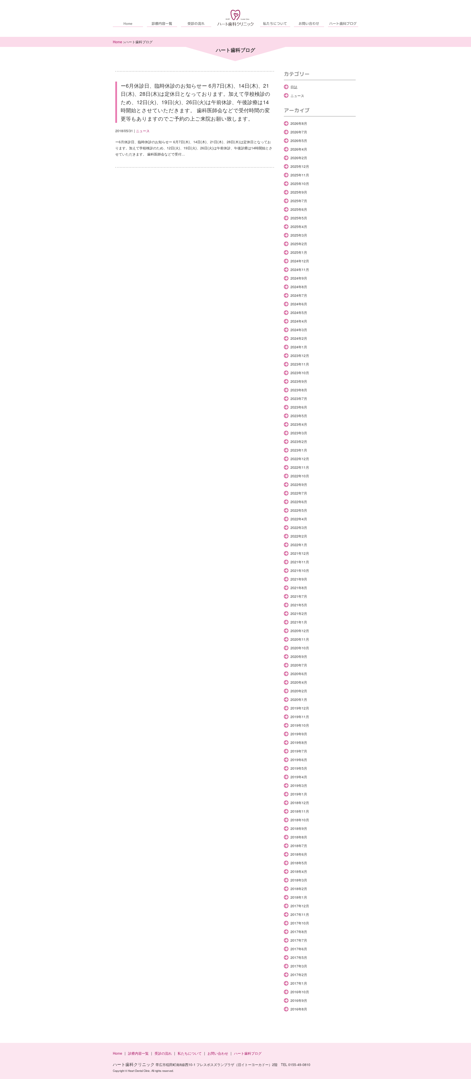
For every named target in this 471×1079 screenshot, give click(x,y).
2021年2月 (298, 613)
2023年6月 (298, 407)
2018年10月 (299, 819)
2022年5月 (298, 510)
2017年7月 (298, 940)
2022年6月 (298, 501)
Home (127, 23)
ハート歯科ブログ (343, 23)
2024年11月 (299, 269)
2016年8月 (298, 1009)
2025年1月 (298, 252)
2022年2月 (298, 536)
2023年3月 (298, 432)
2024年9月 (298, 278)
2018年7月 (298, 845)
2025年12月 (299, 166)
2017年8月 (298, 931)
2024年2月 (298, 338)
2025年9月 (298, 192)
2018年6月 (298, 854)
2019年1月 (298, 794)
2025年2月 (298, 243)
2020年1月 (298, 699)
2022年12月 (299, 458)
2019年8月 (298, 742)
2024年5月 (298, 312)
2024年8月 (298, 286)
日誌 (293, 87)
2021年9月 (298, 579)
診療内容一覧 (162, 23)
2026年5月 (298, 140)
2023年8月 (298, 389)
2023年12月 (299, 355)
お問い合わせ (309, 23)
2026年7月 (298, 131)
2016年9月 (298, 1000)
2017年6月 (298, 948)
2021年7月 (298, 596)
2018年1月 (298, 897)
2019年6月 (298, 759)
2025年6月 (298, 209)
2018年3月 (298, 880)
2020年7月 (298, 665)
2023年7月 (298, 398)
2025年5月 (298, 217)
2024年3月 (298, 329)
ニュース (143, 130)
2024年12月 (299, 260)
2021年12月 (299, 553)
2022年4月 (298, 518)
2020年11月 (299, 639)
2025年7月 (298, 200)
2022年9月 (298, 484)
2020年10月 (299, 647)
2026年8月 (298, 123)
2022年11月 (299, 467)
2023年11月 (299, 364)
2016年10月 (299, 991)
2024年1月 (298, 346)
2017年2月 (298, 974)
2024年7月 (298, 295)
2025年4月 (298, 226)
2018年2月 (298, 888)
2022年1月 (298, 544)
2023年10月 (299, 372)
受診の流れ (196, 23)
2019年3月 (298, 785)
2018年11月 (299, 811)
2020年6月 (298, 673)
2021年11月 (299, 561)
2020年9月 (298, 656)
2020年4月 (298, 682)
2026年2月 (298, 157)
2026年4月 (298, 149)
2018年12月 (299, 802)
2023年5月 (298, 415)
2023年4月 (298, 424)
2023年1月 (298, 450)
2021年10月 (299, 570)
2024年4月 (298, 321)
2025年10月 (299, 183)
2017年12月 (299, 905)
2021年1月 (298, 622)
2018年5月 (298, 862)
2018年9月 (298, 828)
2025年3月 (298, 235)
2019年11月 (299, 716)
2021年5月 (298, 604)
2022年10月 (299, 475)
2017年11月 (299, 914)
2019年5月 (298, 768)
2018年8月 (298, 837)
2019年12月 (299, 708)
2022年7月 (298, 493)
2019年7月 (298, 751)
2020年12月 (299, 630)
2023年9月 (298, 381)
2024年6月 (298, 303)
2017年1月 (298, 983)
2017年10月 (299, 923)
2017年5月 (298, 957)
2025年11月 (299, 174)
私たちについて (275, 23)
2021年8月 (298, 587)
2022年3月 (298, 527)
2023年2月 (298, 441)
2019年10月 (299, 725)
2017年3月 (298, 966)
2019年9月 (298, 733)
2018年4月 (298, 871)
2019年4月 (298, 776)
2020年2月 (298, 690)
